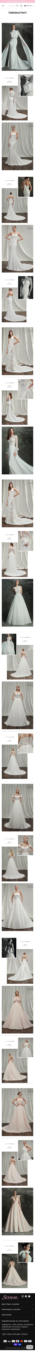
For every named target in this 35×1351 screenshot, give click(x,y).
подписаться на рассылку (15, 1321)
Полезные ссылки (11, 1309)
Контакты (6, 1315)
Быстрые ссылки (10, 1304)
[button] (28, 5)
